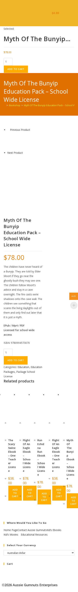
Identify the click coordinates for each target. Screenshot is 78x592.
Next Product (15, 152)
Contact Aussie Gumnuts (32, 530)
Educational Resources (34, 534)
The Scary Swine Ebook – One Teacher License (12, 455)
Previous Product (20, 129)
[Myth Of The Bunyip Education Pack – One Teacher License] (16, 141)
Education (23, 367)
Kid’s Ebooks (54, 530)
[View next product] (25, 152)
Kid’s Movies (11, 534)
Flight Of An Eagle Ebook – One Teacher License (56, 455)
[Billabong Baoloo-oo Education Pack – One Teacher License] (16, 163)
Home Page (11, 530)
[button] (45, 13)
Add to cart (15, 69)
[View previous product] (8, 129)
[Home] (4, 105)
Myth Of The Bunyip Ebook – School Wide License (70, 459)
